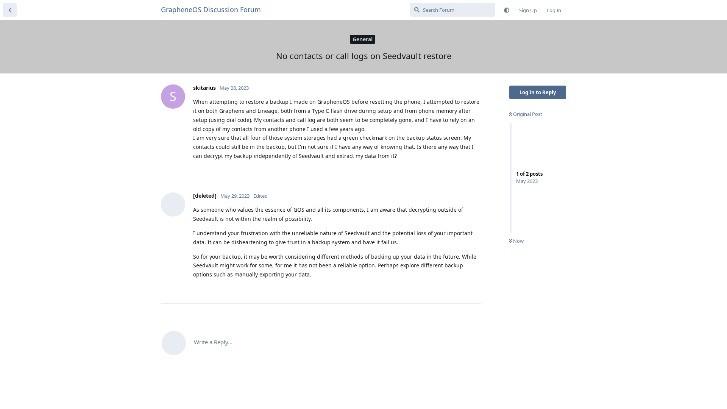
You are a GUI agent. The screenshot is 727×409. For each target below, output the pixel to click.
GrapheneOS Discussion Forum (211, 9)
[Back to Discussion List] (10, 10)
